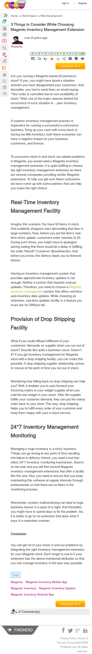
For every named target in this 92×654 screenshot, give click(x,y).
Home (14, 15)
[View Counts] (82, 58)
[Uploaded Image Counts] (70, 58)
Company (4, 61)
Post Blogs (4, 93)
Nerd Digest (29, 15)
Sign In (65, 3)
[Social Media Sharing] (63, 58)
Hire (4, 21)
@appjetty (16, 46)
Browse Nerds (4, 34)
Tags (15, 575)
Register (82, 3)
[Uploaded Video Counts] (76, 58)
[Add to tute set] (32, 58)
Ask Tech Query (4, 87)
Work (4, 41)
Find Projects (4, 47)
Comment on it (70, 66)
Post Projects (4, 27)
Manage (4, 54)
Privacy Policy (68, 638)
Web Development (51, 15)
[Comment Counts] (57, 58)
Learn (4, 68)
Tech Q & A (4, 80)
